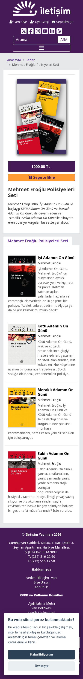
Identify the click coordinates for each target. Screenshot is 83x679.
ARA (63, 39)
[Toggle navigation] (41, 48)
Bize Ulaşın (41, 582)
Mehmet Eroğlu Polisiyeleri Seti (37, 240)
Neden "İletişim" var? (41, 577)
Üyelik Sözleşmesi (41, 612)
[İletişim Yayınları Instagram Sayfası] (38, 31)
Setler (30, 60)
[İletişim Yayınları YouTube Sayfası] (45, 31)
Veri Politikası (41, 608)
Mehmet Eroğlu (49, 263)
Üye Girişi (41, 22)
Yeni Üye (20, 22)
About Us (41, 587)
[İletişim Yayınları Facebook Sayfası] (30, 31)
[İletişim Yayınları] (41, 8)
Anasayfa (14, 60)
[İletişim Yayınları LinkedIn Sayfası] (52, 31)
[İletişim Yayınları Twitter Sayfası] (23, 31)
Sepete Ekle (43, 177)
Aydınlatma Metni (41, 603)
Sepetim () (64, 22)
